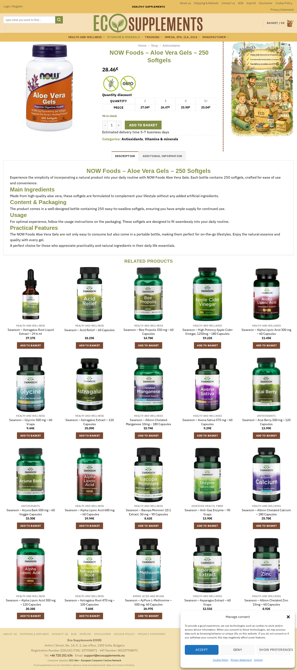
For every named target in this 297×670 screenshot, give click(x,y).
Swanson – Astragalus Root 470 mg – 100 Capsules (90, 602)
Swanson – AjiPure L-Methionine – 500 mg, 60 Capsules (148, 602)
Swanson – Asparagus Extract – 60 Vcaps (207, 602)
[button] (288, 617)
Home (142, 45)
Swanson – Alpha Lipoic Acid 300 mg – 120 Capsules (30, 602)
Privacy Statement (241, 660)
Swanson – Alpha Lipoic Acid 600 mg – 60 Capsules (89, 512)
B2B (240, 3)
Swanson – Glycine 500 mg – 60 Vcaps (30, 422)
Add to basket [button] (30, 345)
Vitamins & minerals (123, 37)
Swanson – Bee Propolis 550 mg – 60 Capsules (148, 332)
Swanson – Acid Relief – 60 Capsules (89, 330)
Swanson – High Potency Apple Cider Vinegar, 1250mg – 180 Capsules (207, 332)
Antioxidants (171, 45)
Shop (154, 45)
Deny (237, 650)
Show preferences (274, 650)
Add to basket (143, 125)
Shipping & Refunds (206, 3)
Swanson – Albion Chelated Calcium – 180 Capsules (266, 512)
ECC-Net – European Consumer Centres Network (95, 660)
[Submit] (59, 20)
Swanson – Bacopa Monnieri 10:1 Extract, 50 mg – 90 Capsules (148, 512)
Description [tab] (125, 156)
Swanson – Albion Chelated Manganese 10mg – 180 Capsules (148, 422)
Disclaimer (265, 3)
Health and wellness (85, 37)
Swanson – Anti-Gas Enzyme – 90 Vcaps (207, 512)
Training (152, 37)
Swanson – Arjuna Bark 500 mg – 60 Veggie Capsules (31, 512)
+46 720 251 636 (61, 655)
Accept (201, 650)
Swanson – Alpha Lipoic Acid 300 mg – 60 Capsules (266, 332)
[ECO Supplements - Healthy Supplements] (148, 23)
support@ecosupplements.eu (104, 655)
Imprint (258, 660)
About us (185, 3)
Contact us (228, 3)
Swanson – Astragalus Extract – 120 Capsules (89, 422)
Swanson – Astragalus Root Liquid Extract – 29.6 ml (31, 332)
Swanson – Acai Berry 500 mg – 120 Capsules (266, 422)
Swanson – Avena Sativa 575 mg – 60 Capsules (207, 422)
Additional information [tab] (162, 156)
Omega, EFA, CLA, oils (181, 37)
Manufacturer (214, 37)
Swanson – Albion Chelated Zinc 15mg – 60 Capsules (266, 602)
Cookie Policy (221, 660)
